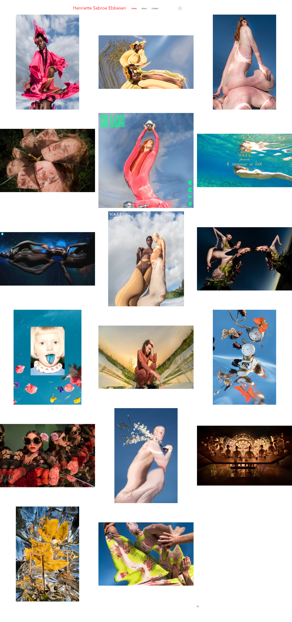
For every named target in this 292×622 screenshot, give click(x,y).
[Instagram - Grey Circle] (180, 8)
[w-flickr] (200, 605)
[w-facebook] (198, 606)
